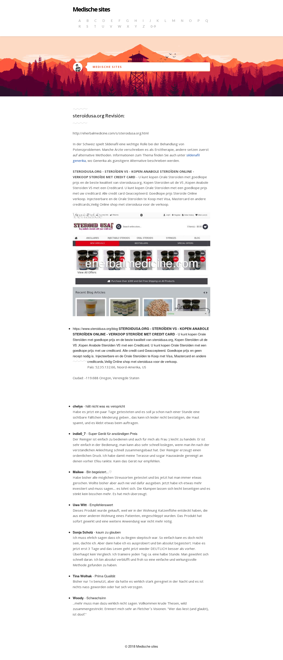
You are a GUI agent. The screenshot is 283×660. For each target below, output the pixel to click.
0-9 (153, 26)
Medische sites (91, 9)
